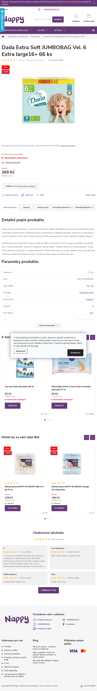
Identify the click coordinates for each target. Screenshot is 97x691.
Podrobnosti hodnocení (35, 60)
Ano (91, 312)
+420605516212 (72, 620)
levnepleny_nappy (44, 628)
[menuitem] (18, 30)
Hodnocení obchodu (48, 533)
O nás (6, 663)
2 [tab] (47, 419)
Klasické (89, 299)
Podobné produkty (83, 207)
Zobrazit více (48, 590)
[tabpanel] (25, 379)
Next (92, 337)
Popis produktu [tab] (10, 207)
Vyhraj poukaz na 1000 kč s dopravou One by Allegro (15, 675)
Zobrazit (12, 405)
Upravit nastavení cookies (48, 686)
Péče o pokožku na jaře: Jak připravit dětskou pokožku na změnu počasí (44, 654)
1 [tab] (45, 419)
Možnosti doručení (13, 162)
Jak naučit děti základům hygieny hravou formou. (45, 661)
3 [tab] (49, 419)
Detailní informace (68, 145)
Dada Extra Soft (86, 292)
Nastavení (20, 351)
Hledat (58, 19)
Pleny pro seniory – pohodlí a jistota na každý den (44, 647)
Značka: (90, 195)
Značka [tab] (42, 207)
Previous (86, 337)
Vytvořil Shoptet (89, 686)
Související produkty (61, 207)
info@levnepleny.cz (44, 620)
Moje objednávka (10, 670)
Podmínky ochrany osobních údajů (15, 658)
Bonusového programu (26, 186)
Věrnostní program (11, 667)
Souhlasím (75, 352)
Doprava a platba (10, 650)
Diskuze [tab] (26, 207)
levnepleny (70, 624)
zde (36, 345)
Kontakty (5, 9)
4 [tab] (52, 419)
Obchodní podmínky (12, 654)
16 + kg (89, 285)
